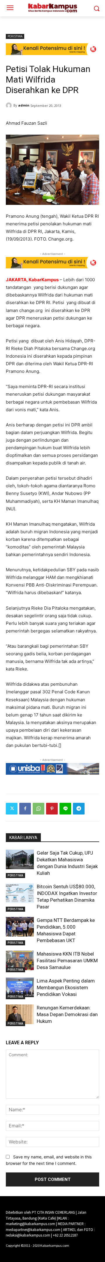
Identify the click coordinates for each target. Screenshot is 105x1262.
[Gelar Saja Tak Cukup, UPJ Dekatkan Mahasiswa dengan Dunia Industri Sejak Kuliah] (20, 859)
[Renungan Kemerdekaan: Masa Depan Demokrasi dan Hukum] (20, 1014)
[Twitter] (12, 809)
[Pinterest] (52, 809)
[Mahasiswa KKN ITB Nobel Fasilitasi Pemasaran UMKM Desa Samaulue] (20, 960)
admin (23, 105)
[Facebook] (25, 809)
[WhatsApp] (38, 809)
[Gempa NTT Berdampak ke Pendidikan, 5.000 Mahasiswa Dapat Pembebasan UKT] (20, 927)
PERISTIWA (15, 36)
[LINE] (65, 809)
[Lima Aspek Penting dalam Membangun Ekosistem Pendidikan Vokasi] (20, 987)
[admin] (9, 105)
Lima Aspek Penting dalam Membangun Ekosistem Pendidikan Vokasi (66, 987)
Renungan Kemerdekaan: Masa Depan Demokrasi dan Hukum (67, 1014)
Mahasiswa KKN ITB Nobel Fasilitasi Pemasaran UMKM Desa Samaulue (67, 960)
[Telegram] (79, 809)
